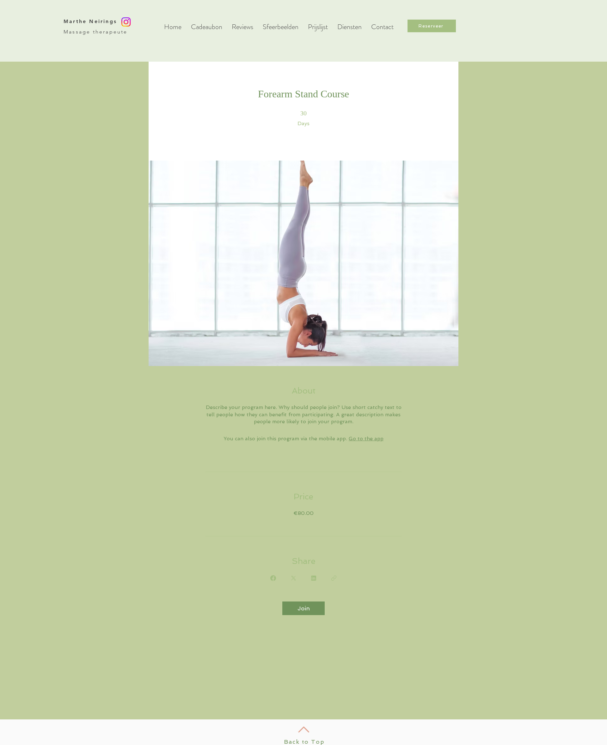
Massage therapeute (96, 32)
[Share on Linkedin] (313, 578)
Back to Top (304, 741)
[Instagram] (126, 22)
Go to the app (366, 439)
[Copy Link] (334, 578)
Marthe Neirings (90, 21)
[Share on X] (293, 578)
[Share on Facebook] (273, 578)
